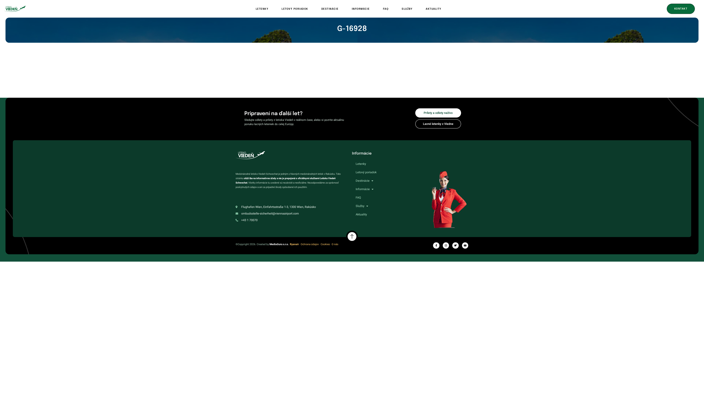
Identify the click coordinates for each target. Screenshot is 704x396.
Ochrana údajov (310, 244)
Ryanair (294, 244)
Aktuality (433, 9)
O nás (335, 244)
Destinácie (330, 9)
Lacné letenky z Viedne (438, 124)
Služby (407, 9)
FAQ (386, 9)
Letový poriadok (295, 9)
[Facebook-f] (436, 245)
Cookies (325, 244)
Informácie (361, 9)
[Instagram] (446, 245)
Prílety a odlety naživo (438, 113)
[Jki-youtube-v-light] (465, 245)
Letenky (262, 9)
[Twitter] (455, 245)
